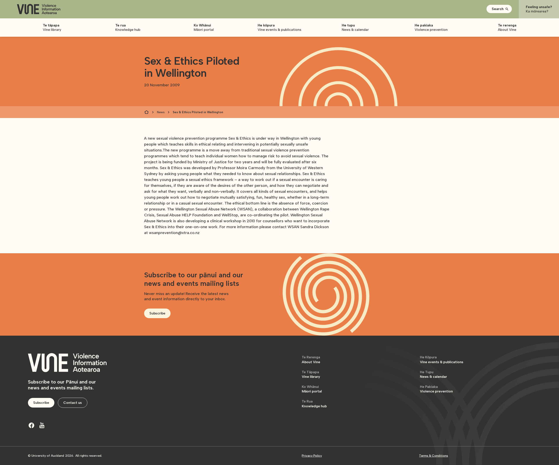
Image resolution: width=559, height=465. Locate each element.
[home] (38, 9)
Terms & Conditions (433, 456)
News (161, 112)
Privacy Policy (312, 456)
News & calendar (433, 374)
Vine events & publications (441, 359)
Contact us (72, 403)
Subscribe (157, 313)
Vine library (311, 374)
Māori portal (312, 389)
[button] (499, 9)
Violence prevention (436, 389)
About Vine (311, 359)
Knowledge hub (314, 403)
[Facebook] (31, 425)
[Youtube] (41, 425)
